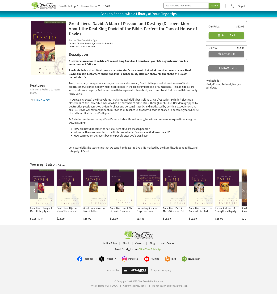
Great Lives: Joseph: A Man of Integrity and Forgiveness (41, 211)
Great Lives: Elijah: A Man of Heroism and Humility (67, 211)
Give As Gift (228, 54)
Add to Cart (228, 35)
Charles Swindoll (85, 43)
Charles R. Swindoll (103, 43)
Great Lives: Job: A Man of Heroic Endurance (121, 210)
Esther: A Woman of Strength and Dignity (225, 210)
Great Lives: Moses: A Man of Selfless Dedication (94, 211)
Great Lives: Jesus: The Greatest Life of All (200, 210)
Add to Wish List (228, 68)
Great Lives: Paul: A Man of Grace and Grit (173, 210)
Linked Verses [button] (42, 100)
